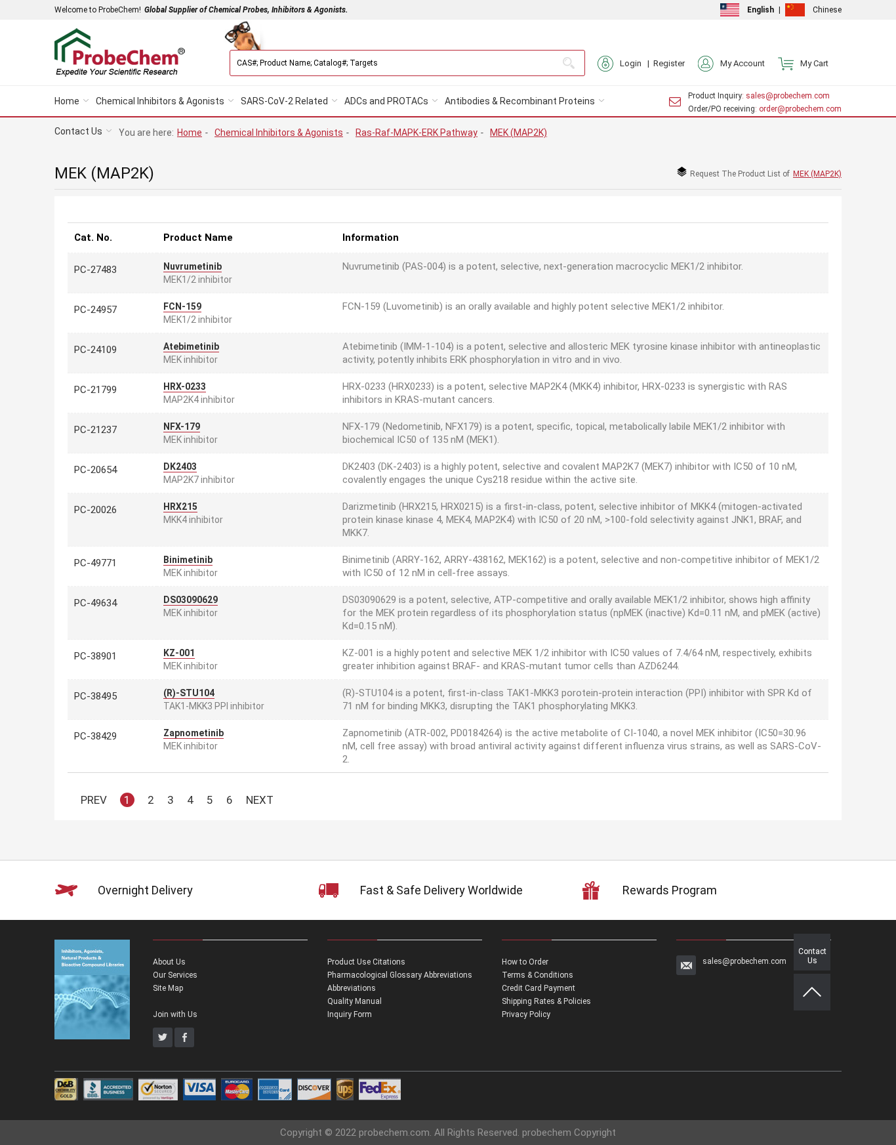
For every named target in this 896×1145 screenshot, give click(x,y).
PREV (94, 799)
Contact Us (78, 131)
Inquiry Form (349, 1014)
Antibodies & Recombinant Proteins (520, 101)
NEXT (260, 799)
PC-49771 (95, 563)
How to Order (525, 962)
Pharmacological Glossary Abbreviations (399, 975)
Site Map (168, 988)
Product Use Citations (366, 962)
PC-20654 (95, 470)
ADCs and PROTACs (386, 101)
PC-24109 (95, 350)
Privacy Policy (526, 1014)
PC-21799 (95, 390)
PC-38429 (95, 736)
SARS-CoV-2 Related (284, 101)
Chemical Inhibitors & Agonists (160, 101)
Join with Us (175, 1014)
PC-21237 (95, 430)
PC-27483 (95, 270)
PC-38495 (95, 696)
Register (669, 63)
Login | (636, 63)
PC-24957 (95, 310)
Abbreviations (351, 988)
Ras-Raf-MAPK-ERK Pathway (417, 132)
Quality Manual (354, 1001)
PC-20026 (95, 510)
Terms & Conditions (537, 975)
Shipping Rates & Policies (546, 1001)
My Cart (814, 63)
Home (66, 101)
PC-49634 (95, 603)
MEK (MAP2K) (518, 132)
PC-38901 (95, 656)
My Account (742, 63)
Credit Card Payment (538, 988)
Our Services (175, 975)
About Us (169, 962)
